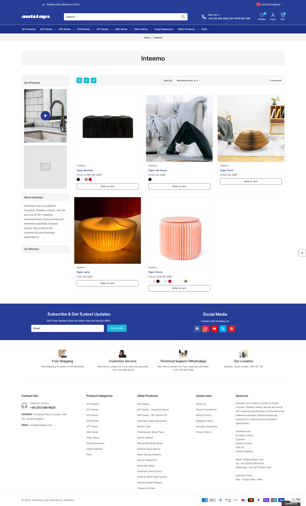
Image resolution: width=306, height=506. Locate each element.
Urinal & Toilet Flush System (152, 476)
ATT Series (92, 426)
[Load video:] (45, 115)
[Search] (183, 16)
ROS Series (143, 404)
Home (147, 37)
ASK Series (92, 432)
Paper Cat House (157, 170)
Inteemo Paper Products (150, 482)
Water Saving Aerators (149, 454)
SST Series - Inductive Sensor (153, 409)
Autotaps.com (40, 500)
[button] (280, 16)
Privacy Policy (203, 432)
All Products (92, 404)
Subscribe (117, 328)
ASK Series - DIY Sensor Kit (152, 415)
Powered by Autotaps (61, 500)
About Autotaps (33, 197)
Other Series (93, 437)
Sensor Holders (145, 437)
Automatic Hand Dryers (149, 471)
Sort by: (168, 80)
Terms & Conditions (206, 409)
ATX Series (92, 409)
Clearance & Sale (146, 488)
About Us (201, 404)
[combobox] (125, 16)
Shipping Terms (204, 420)
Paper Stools (155, 272)
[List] (93, 80)
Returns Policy (203, 415)
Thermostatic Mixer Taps (150, 432)
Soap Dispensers (95, 443)
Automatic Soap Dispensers (152, 420)
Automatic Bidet (145, 465)
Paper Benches (85, 170)
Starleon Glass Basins (148, 449)
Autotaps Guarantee (206, 426)
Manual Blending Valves (150, 443)
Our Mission (31, 249)
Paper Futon (226, 170)
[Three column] (79, 80)
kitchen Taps (144, 426)
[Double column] (86, 80)
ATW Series (92, 420)
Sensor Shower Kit (147, 460)
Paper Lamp (83, 272)
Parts (89, 454)
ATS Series (92, 415)
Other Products (94, 449)
